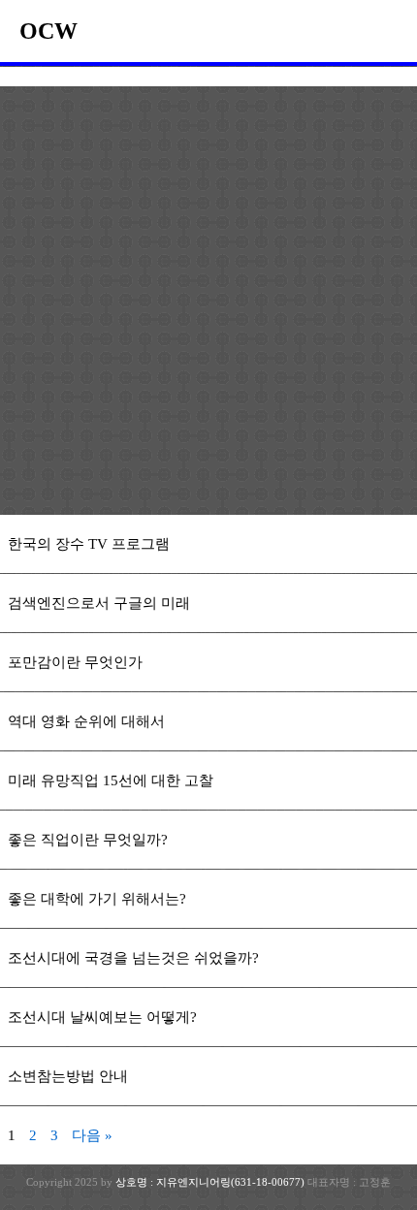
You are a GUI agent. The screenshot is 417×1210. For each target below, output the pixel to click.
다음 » (92, 1135)
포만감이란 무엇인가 (75, 662)
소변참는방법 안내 (68, 1076)
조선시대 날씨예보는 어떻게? (102, 1017)
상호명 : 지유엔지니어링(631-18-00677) (211, 1182)
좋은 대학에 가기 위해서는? (97, 899)
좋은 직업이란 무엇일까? (88, 839)
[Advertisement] (208, 304)
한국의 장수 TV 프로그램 (89, 544)
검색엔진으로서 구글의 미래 (99, 603)
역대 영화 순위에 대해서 (86, 721)
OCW (48, 31)
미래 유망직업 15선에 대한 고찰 (110, 780)
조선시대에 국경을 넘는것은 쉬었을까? (133, 958)
